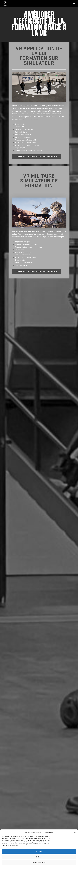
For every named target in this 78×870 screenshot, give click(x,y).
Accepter (39, 851)
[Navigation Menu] (74, 3)
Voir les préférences (39, 862)
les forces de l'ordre (30, 119)
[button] (75, 832)
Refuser (39, 857)
